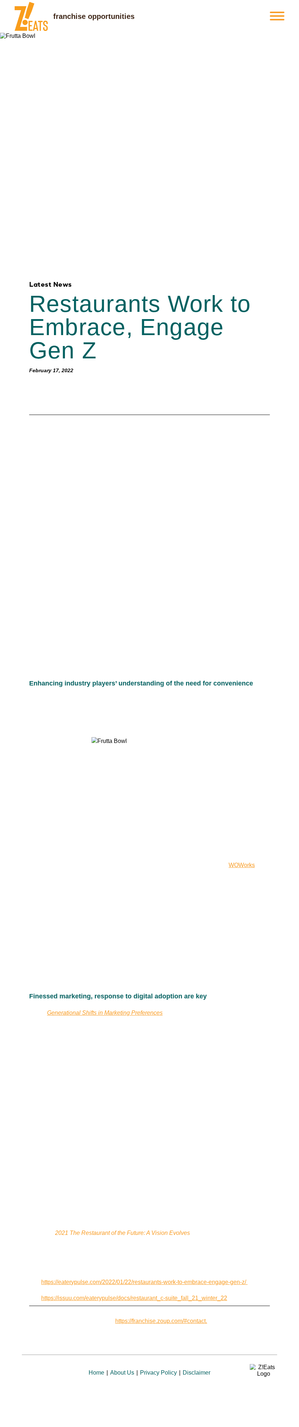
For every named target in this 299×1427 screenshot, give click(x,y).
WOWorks (242, 865)
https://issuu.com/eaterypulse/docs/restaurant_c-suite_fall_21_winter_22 (134, 1298)
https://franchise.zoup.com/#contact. (161, 1321)
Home (96, 1373)
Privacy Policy (158, 1373)
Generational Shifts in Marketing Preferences (105, 1013)
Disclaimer (196, 1373)
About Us (122, 1373)
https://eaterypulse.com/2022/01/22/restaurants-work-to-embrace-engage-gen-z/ (144, 1282)
